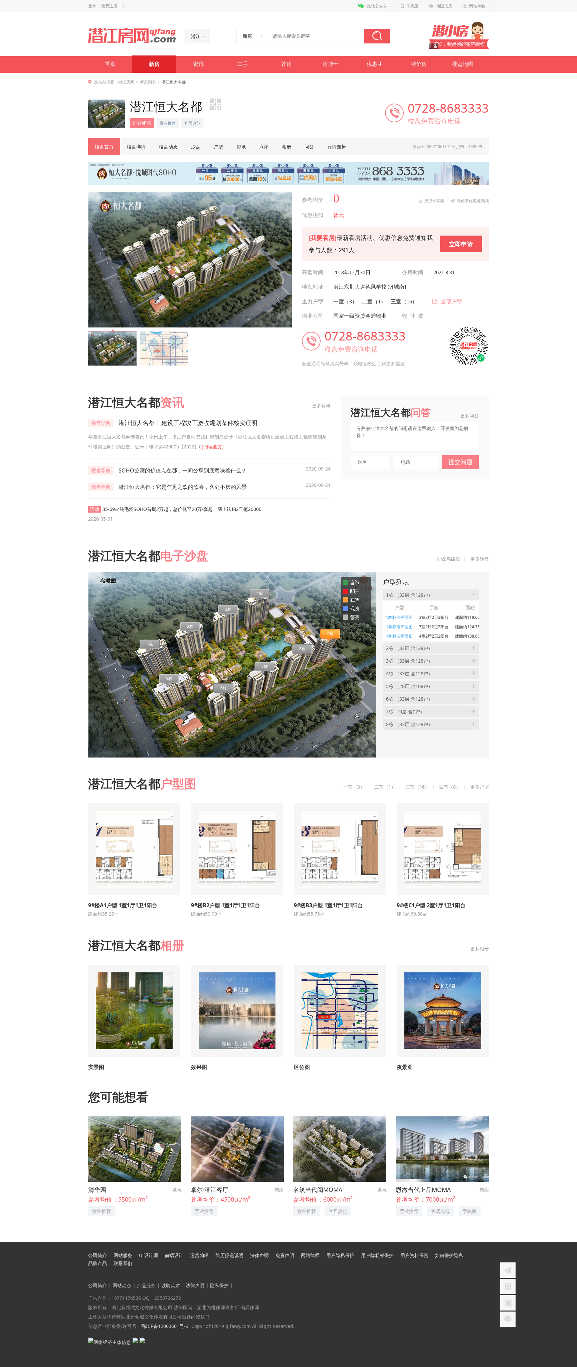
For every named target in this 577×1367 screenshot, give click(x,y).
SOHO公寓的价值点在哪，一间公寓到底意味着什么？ (182, 470)
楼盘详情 (136, 146)
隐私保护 (219, 1285)
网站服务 (123, 1255)
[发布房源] (508, 1270)
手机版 (412, 6)
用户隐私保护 (340, 1255)
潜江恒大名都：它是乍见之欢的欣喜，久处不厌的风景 (183, 487)
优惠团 (375, 64)
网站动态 (122, 1285)
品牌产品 (97, 1263)
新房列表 (148, 82)
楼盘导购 (100, 423)
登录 (92, 6)
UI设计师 (148, 1255)
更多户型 (479, 787)
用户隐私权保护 (377, 1255)
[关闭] (571, 1236)
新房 (154, 64)
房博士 (331, 64)
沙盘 (195, 146)
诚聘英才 (170, 1285)
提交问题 (460, 462)
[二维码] (508, 1303)
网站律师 (310, 1255)
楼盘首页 (104, 146)
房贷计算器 (434, 200)
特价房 (419, 64)
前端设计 (174, 1255)
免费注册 (109, 6)
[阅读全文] (213, 446)
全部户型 (451, 301)
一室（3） (345, 301)
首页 (110, 64)
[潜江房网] (132, 35)
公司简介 (97, 1255)
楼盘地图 (462, 64)
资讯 (198, 64)
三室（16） (404, 301)
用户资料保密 (414, 1255)
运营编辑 (199, 1255)
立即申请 (461, 244)
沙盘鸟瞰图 (448, 559)
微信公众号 (377, 6)
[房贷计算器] (508, 1286)
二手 (242, 64)
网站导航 (477, 6)
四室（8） (449, 787)
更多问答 (469, 415)
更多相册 (479, 948)
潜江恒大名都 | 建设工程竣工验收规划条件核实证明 (188, 423)
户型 (218, 146)
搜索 (377, 36)
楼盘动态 (168, 146)
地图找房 (444, 6)
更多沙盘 (479, 559)
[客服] (508, 1319)
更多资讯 (321, 405)
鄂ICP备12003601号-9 (164, 1326)
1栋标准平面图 (399, 617)
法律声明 (259, 1255)
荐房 (286, 64)
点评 (263, 146)
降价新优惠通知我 (473, 200)
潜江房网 (126, 82)
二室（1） (374, 301)
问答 (309, 146)
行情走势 (336, 146)
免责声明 (284, 1255)
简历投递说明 (229, 1255)
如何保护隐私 (449, 1255)
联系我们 (123, 1263)
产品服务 (146, 1285)
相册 (286, 146)
